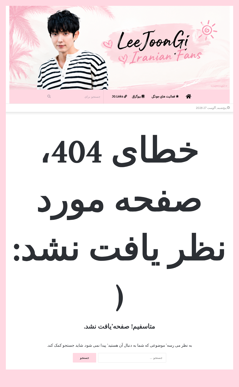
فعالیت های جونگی (164, 96)
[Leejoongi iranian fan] (119, 48)
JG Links (118, 96)
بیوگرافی (137, 96)
